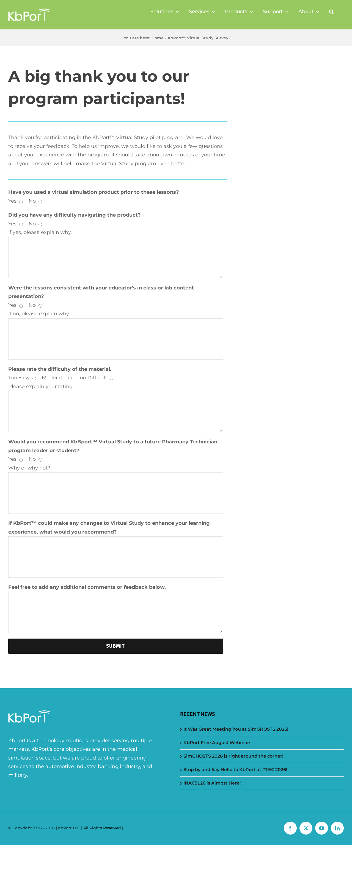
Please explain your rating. (41, 386)
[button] (331, 11)
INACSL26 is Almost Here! (212, 783)
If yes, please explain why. (40, 232)
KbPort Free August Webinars (217, 742)
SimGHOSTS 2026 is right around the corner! (233, 756)
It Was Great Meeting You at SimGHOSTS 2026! (235, 729)
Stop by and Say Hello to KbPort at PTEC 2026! (235, 769)
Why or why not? (29, 468)
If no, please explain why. (39, 314)
